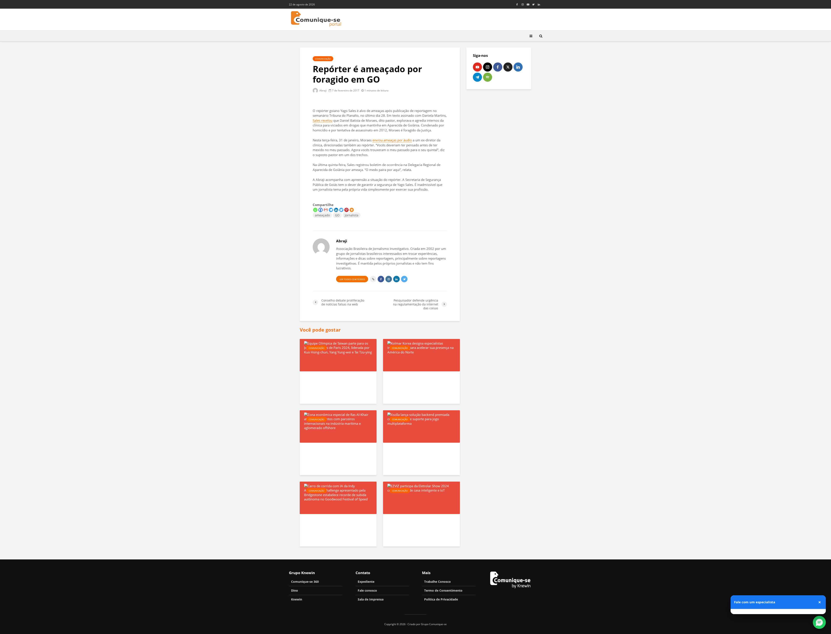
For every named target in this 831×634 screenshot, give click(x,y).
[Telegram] (331, 210)
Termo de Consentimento (443, 590)
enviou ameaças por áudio (392, 140)
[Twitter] (341, 210)
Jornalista (351, 215)
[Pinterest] (346, 210)
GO (337, 215)
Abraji (323, 90)
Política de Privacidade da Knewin (793, 590)
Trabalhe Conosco (437, 582)
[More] (351, 210)
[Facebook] (320, 210)
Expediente (366, 582)
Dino (294, 590)
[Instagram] (487, 67)
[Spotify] (487, 77)
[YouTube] (477, 67)
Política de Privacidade (441, 599)
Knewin (296, 599)
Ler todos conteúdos (352, 279)
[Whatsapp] (315, 210)
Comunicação (323, 58)
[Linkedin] (336, 210)
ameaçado (322, 215)
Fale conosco (367, 590)
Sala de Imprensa (370, 599)
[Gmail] (326, 210)
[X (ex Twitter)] (507, 67)
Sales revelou (322, 120)
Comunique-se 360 (305, 582)
